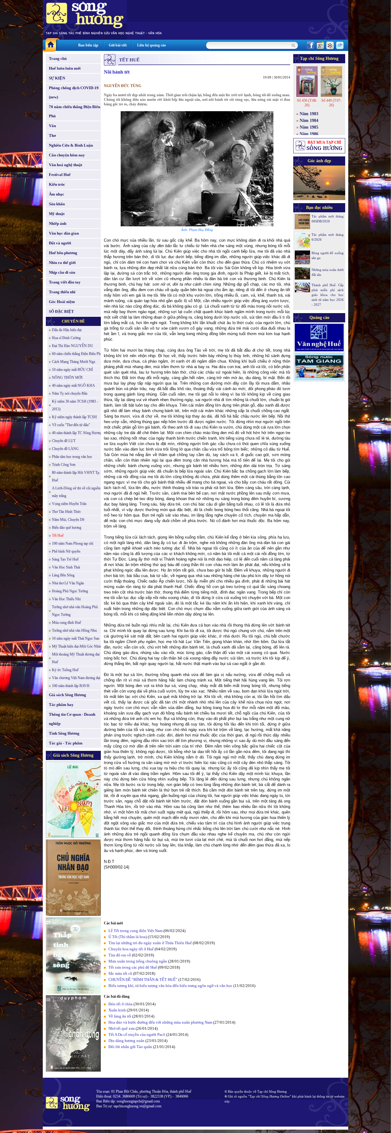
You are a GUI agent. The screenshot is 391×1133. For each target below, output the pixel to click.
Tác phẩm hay (61, 704)
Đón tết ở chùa (120, 1004)
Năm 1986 (309, 134)
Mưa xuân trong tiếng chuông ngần (137, 961)
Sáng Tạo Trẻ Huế (65, 559)
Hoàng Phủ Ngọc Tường (70, 591)
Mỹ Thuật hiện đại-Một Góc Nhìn (76, 646)
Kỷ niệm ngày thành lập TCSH (74, 417)
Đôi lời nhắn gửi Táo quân (130, 1046)
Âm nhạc (56, 194)
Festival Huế (60, 174)
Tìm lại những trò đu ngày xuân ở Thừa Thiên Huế (150, 943)
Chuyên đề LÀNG (65, 449)
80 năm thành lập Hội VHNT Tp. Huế (76, 476)
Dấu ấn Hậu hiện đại (67, 330)
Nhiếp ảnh (57, 223)
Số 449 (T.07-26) (331, 102)
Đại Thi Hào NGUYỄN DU (72, 346)
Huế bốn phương (63, 252)
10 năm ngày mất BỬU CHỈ (72, 369)
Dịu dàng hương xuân (126, 1040)
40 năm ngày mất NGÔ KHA (73, 385)
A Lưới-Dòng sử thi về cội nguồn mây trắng (76, 492)
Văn (52, 125)
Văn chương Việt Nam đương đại (76, 678)
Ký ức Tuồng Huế (65, 670)
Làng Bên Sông (63, 575)
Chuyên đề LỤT (63, 441)
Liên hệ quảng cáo (151, 45)
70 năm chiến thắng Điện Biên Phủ (74, 111)
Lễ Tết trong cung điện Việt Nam (135, 930)
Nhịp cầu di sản (62, 272)
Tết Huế (58, 535)
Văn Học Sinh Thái (66, 567)
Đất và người (60, 243)
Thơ (52, 135)
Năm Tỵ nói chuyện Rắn (69, 393)
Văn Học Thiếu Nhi (66, 599)
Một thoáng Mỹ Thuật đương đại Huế (76, 658)
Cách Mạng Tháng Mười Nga (73, 362)
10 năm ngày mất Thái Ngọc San (75, 638)
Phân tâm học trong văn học (72, 457)
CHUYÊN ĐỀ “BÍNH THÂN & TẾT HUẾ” (142, 979)
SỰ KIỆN (57, 78)
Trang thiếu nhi (62, 292)
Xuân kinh (117, 1010)
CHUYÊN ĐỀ (73, 321)
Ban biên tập (88, 45)
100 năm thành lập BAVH (71, 686)
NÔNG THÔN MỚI (67, 377)
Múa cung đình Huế (66, 622)
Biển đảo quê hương (66, 527)
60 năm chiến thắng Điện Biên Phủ (77, 354)
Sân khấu (57, 204)
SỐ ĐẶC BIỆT (61, 311)
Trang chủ (58, 58)
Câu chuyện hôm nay (67, 155)
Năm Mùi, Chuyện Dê (68, 519)
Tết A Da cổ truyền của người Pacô (136, 1034)
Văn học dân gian (64, 233)
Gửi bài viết (118, 45)
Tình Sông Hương (64, 733)
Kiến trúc (57, 184)
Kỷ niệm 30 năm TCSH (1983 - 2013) (75, 405)
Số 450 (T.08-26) (307, 102)
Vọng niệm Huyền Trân (69, 504)
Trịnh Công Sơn (63, 464)
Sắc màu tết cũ (120, 973)
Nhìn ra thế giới (62, 262)
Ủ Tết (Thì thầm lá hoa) (127, 936)
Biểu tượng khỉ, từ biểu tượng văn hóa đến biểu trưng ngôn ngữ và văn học (170, 985)
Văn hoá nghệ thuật (65, 165)
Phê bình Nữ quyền (66, 551)
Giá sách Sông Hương (67, 695)
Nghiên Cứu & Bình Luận (71, 145)
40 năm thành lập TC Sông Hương (77, 433)
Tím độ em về (119, 955)
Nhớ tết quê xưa (121, 1028)
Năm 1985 (309, 127)
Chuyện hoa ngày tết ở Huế (131, 949)
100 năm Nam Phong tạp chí (72, 543)
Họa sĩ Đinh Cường (66, 338)
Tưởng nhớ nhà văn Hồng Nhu (74, 630)
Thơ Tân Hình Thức (66, 512)
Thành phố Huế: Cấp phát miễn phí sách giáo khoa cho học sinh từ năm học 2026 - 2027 (328, 294)
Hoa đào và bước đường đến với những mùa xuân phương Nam (160, 1022)
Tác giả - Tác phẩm (65, 743)
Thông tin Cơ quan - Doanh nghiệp (72, 719)
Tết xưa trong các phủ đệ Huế (132, 967)
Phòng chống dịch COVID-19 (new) (74, 92)
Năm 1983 (309, 113)
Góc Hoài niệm (62, 301)
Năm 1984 (309, 120)
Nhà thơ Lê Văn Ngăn (68, 583)
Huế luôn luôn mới (65, 68)
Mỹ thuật (56, 213)
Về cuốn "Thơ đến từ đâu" (71, 425)
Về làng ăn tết (119, 1016)
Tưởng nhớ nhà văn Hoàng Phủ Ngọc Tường (75, 611)
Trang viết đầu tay (65, 282)
